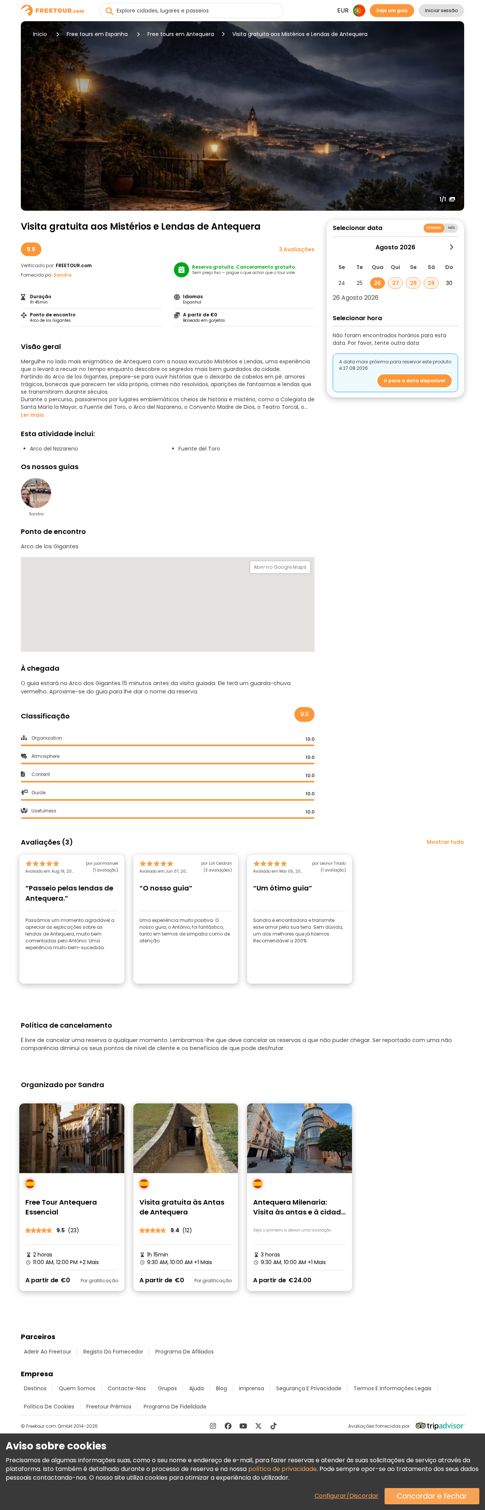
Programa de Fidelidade (175, 1406)
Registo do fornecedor (113, 1351)
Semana (434, 228)
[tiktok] (273, 1425)
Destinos (35, 1388)
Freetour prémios (108, 1406)
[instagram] (212, 1425)
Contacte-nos (127, 1388)
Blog (221, 1388)
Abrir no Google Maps (280, 567)
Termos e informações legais (393, 1388)
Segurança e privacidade (308, 1388)
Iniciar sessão (441, 10)
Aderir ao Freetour (47, 1351)
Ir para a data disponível (414, 380)
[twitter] (258, 1425)
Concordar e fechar (432, 1496)
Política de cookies (49, 1406)
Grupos (167, 1388)
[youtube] (243, 1425)
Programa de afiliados (184, 1351)
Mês (451, 228)
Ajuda (196, 1388)
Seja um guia (392, 10)
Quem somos (77, 1388)
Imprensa (251, 1388)
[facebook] (228, 1425)
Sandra (62, 275)
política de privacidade (282, 1469)
